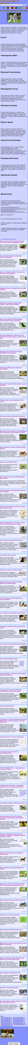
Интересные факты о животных (9, 2)
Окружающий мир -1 (6, 1017)
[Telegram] (25, 8)
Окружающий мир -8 (18, 1021)
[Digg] (12, 8)
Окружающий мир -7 (6, 1021)
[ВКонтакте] (4, 8)
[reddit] (14, 8)
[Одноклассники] (6, 8)
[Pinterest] (27, 8)
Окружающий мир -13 (7, 1025)
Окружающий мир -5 (6, 1020)
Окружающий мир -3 (6, 1019)
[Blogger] (10, 8)
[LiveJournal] (16, 8)
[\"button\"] (10, 208)
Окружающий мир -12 (20, 1024)
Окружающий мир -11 (7, 1024)
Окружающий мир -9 (6, 1023)
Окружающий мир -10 (19, 1023)
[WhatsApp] (23, 8)
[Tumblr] (18, 8)
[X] (8, 8)
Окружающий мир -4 (18, 1019)
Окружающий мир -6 (18, 1020)
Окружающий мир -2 (18, 1017)
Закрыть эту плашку (13, 1044)
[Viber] (20, 8)
